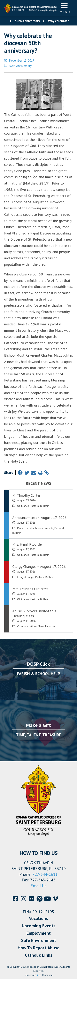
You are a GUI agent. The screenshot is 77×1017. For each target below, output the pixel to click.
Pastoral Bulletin (39, 506)
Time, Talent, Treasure (38, 734)
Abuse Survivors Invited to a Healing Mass (34, 613)
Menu (65, 11)
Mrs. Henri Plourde (27, 544)
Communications (27, 626)
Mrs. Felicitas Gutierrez (30, 588)
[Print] (40, 473)
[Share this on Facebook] (20, 473)
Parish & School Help (38, 673)
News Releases (46, 626)
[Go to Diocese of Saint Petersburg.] (5, 21)
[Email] (33, 473)
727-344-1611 (45, 874)
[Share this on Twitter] (26, 473)
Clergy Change (25, 577)
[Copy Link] (46, 473)
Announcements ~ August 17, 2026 (39, 517)
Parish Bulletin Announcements (35, 528)
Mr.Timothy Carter (26, 495)
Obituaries (23, 506)
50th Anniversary (20, 66)
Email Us (38, 885)
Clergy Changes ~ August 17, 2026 (39, 566)
